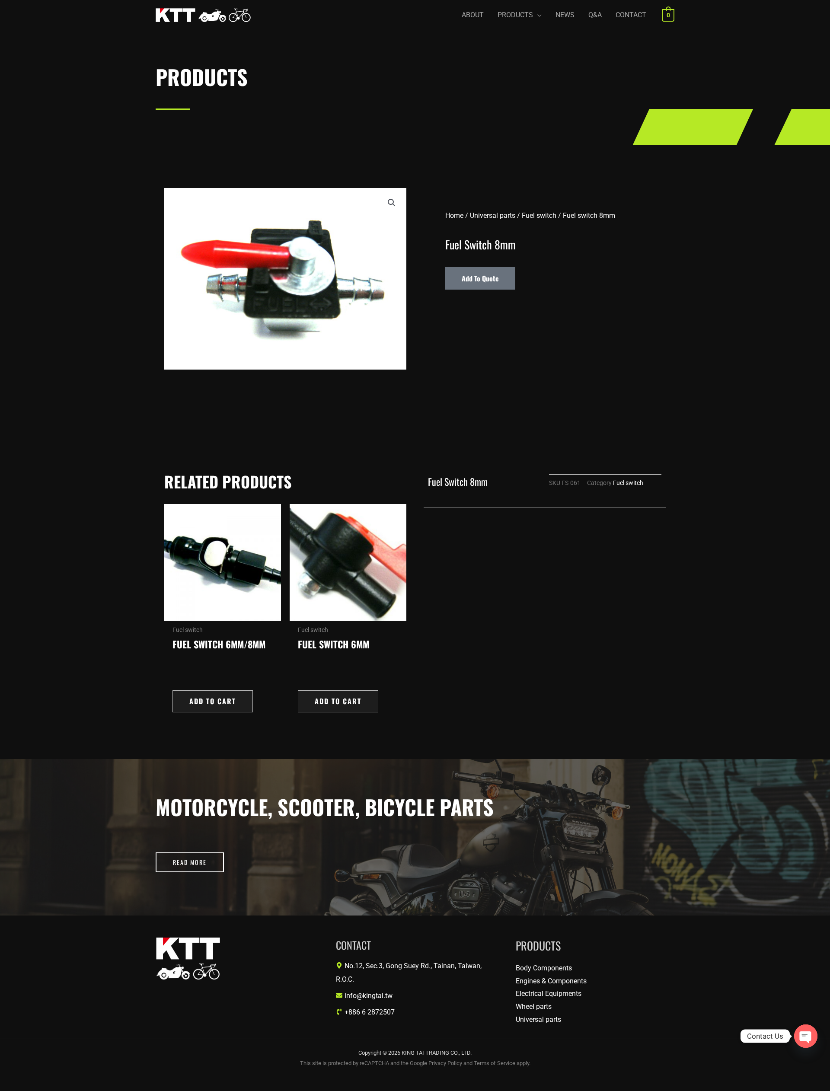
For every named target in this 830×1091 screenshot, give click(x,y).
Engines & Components (551, 981)
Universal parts (492, 215)
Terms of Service (494, 1063)
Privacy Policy (445, 1063)
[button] (520, 15)
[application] (537, 15)
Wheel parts (534, 1006)
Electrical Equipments (548, 993)
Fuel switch (539, 215)
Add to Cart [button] (212, 701)
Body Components (544, 968)
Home (454, 215)
